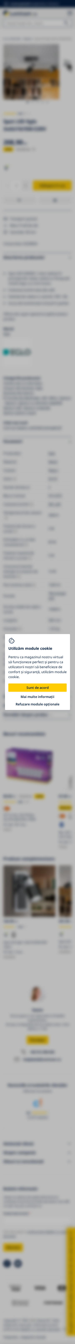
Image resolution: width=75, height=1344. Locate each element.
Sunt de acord (37, 687)
